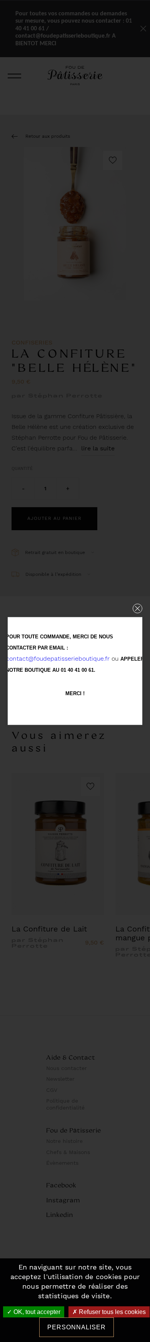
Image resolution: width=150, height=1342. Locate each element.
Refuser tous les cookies (111, 1312)
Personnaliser (76, 1327)
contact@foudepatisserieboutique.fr (58, 658)
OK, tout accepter (36, 1312)
